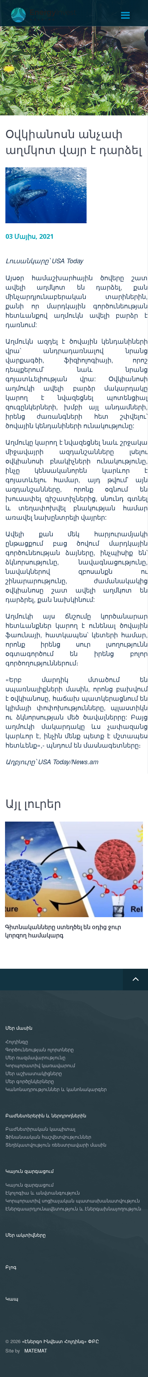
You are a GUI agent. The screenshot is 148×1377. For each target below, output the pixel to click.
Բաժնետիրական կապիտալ (40, 1129)
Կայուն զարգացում (29, 1170)
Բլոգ (11, 1266)
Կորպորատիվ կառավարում (40, 1066)
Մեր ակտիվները (25, 1234)
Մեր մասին (18, 1027)
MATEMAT (35, 1350)
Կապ (11, 1298)
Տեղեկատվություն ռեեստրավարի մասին (55, 1145)
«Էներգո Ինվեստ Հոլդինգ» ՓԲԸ (60, 1341)
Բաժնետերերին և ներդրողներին (45, 1115)
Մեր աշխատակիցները (33, 1073)
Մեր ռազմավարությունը (35, 1058)
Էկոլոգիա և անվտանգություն (42, 1193)
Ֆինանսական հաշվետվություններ (48, 1137)
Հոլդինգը (16, 1042)
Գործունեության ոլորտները (39, 1050)
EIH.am (48, 15)
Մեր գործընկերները (29, 1081)
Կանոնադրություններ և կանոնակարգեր (56, 1089)
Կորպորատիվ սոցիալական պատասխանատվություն (72, 1201)
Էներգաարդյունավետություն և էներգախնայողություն (73, 1209)
